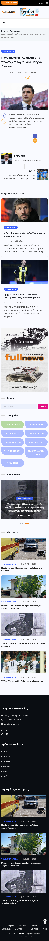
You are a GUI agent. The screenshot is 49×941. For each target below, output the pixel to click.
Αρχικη (11, 925)
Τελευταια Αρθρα (36, 452)
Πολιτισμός (12, 451)
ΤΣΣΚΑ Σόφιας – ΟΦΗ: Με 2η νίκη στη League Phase (23, 681)
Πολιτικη (36, 442)
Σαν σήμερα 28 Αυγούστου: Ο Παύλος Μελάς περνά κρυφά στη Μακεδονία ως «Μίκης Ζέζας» (24, 507)
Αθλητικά (12, 424)
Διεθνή (36, 424)
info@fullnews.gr (12, 724)
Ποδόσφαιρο (15, 31)
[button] (20, 523)
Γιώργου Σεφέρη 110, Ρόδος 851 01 (19, 715)
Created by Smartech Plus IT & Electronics (24, 937)
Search (43, 406)
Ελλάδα (12, 433)
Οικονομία (36, 433)
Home (3, 31)
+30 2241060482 (12, 719)
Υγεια (12, 463)
